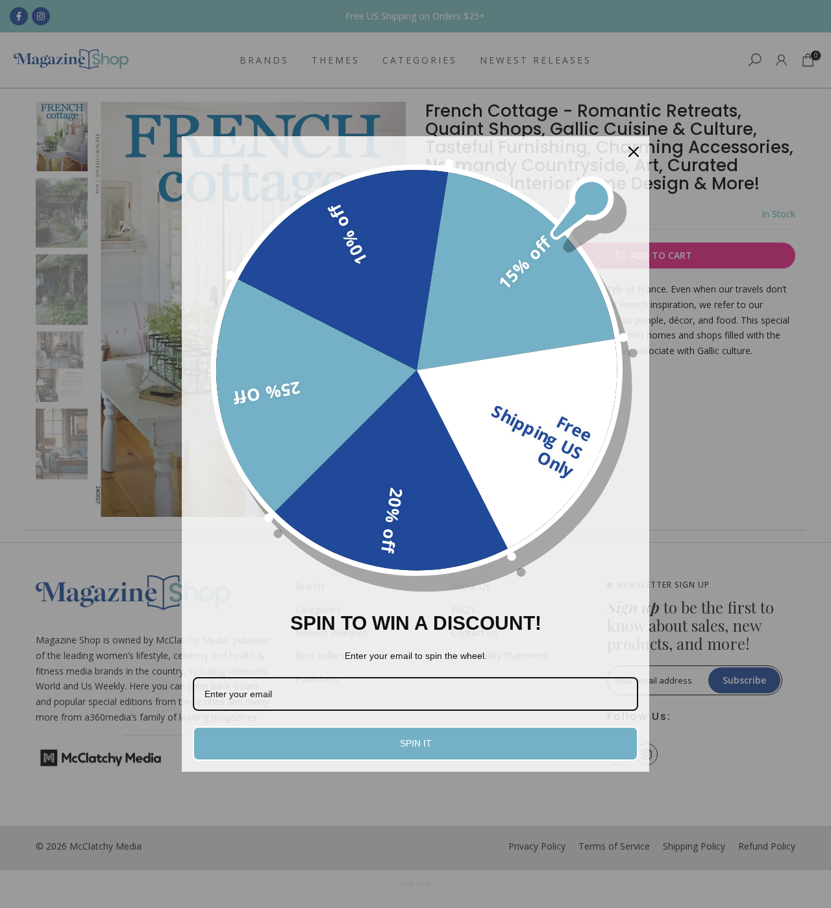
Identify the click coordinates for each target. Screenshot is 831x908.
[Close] (633, 151)
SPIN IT (416, 743)
